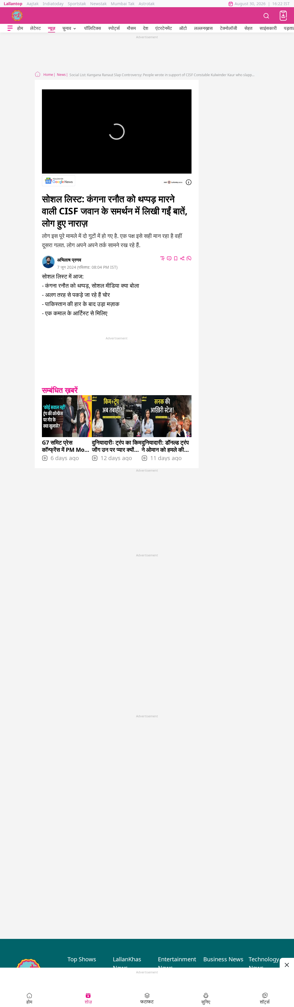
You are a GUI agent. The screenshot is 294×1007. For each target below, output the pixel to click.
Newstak (98, 3)
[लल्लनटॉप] (17, 15)
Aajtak (32, 3)
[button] (283, 16)
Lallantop (13, 3)
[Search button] (266, 15)
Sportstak (77, 3)
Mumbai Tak (122, 3)
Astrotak (146, 3)
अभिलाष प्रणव (69, 260)
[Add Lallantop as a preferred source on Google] (173, 182)
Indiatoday (53, 3)
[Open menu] (10, 28)
